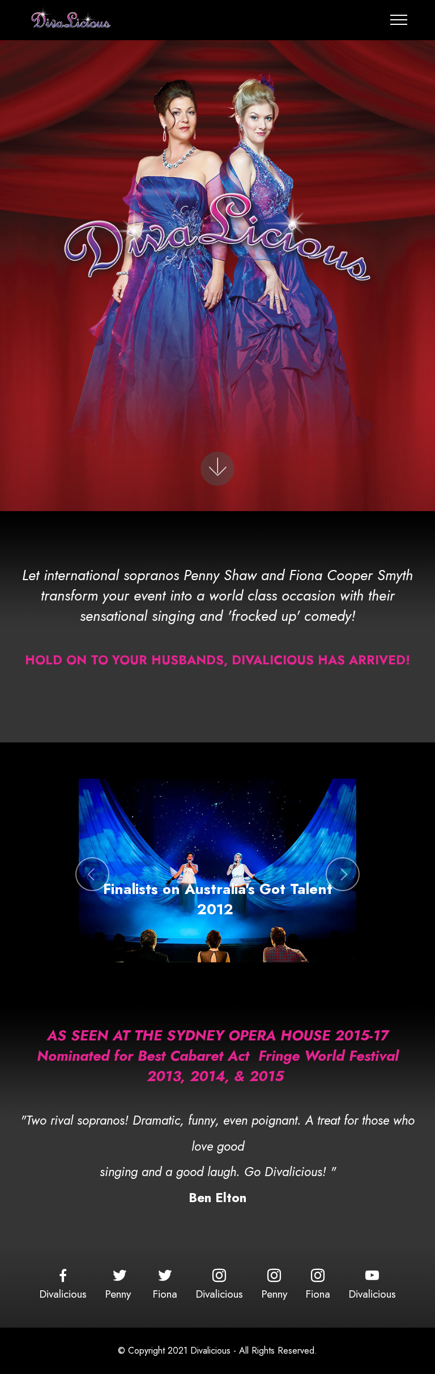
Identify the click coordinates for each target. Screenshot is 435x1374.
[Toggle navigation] (399, 19)
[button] (92, 874)
